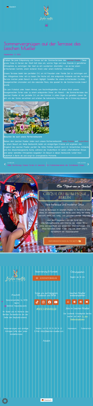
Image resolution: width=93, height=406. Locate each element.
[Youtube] (56, 302)
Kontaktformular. (16, 334)
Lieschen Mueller (74, 60)
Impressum (72, 329)
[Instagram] (43, 302)
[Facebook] (49, 302)
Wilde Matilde (68, 141)
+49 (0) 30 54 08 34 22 (52, 329)
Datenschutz (86, 329)
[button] (46, 25)
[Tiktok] (37, 302)
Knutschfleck (83, 141)
